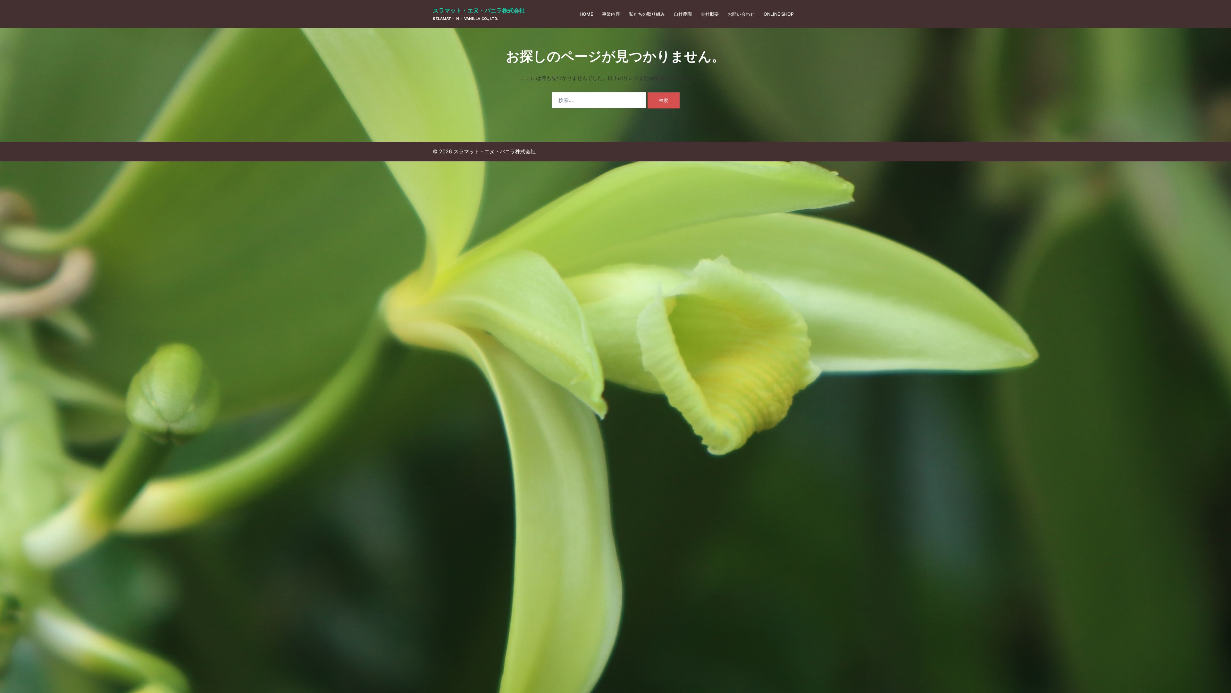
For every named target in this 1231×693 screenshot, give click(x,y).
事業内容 (611, 14)
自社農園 (683, 14)
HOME (586, 14)
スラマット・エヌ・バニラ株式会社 (479, 10)
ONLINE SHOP (779, 14)
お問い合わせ (741, 14)
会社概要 (710, 14)
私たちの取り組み (647, 14)
